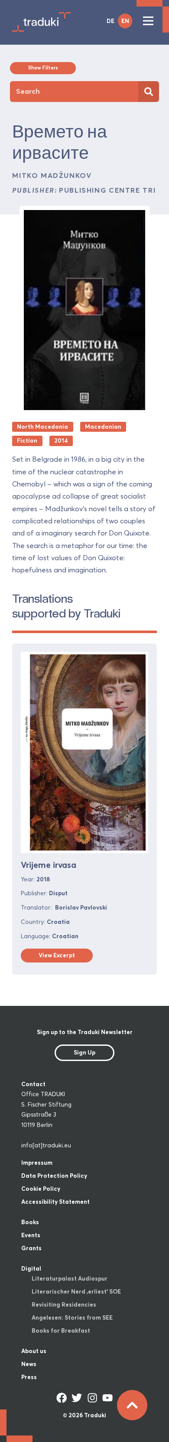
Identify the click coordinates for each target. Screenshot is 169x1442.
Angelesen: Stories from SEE (72, 1317)
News (28, 1363)
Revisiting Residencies (64, 1304)
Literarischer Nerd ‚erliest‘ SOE (76, 1291)
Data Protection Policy (54, 1175)
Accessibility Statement (55, 1201)
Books (30, 1222)
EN (125, 20)
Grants (31, 1248)
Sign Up (84, 1052)
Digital (31, 1268)
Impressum (36, 1162)
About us (33, 1350)
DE (110, 20)
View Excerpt (57, 955)
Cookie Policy (40, 1188)
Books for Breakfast (61, 1330)
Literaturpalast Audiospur (69, 1278)
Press (29, 1376)
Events (30, 1235)
